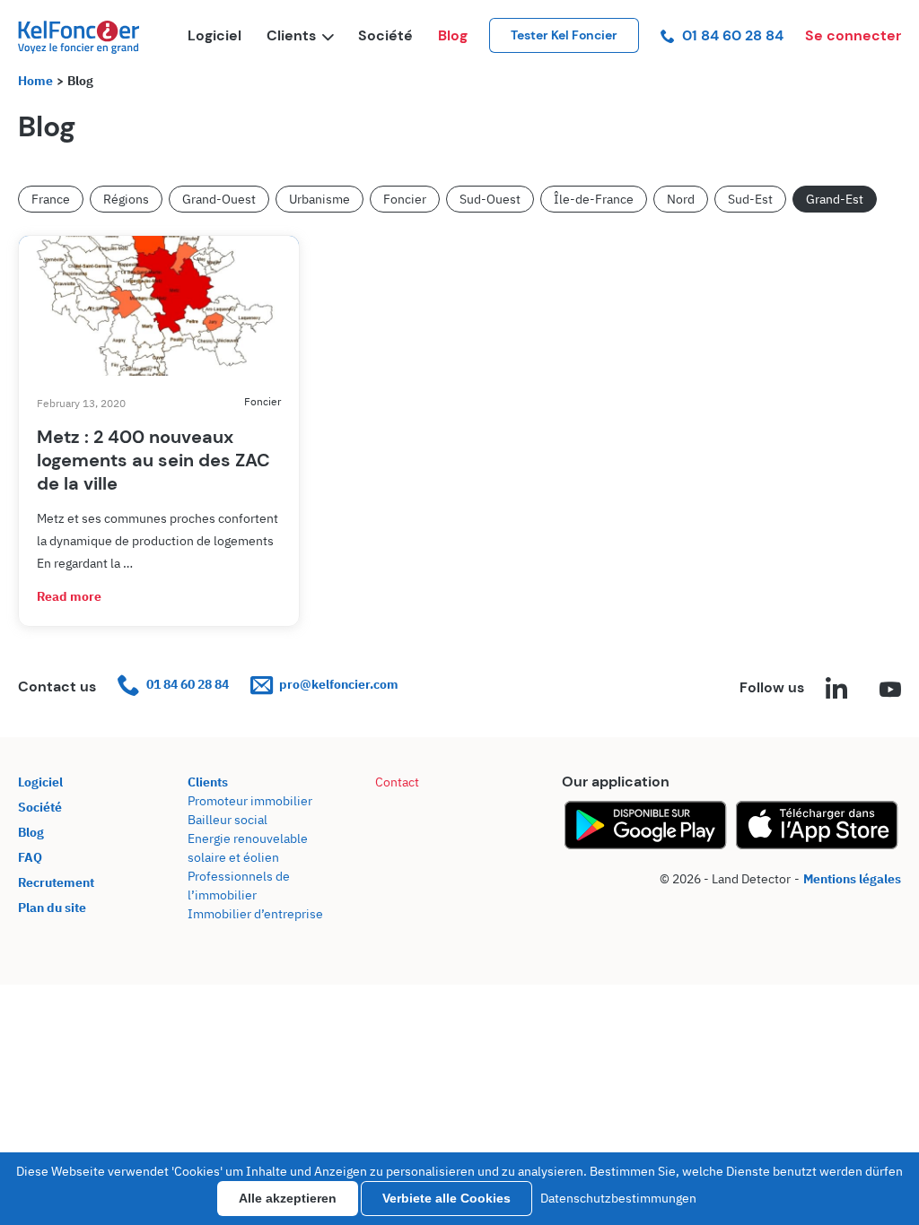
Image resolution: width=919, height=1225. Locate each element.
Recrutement (56, 882)
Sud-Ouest (490, 199)
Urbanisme (319, 199)
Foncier (404, 199)
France (50, 199)
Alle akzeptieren (288, 1198)
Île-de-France (594, 199)
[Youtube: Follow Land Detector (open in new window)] (890, 690)
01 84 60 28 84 (732, 35)
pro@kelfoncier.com (338, 684)
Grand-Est (834, 199)
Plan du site (52, 907)
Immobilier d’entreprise (255, 914)
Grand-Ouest (219, 199)
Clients (291, 35)
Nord (681, 199)
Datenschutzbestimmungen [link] (618, 1198)
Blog (453, 35)
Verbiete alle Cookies (446, 1198)
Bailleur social (227, 820)
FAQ (30, 857)
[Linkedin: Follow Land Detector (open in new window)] (836, 690)
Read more (69, 596)
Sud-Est (750, 199)
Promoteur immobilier (250, 801)
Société (385, 35)
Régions (126, 199)
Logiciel (214, 35)
